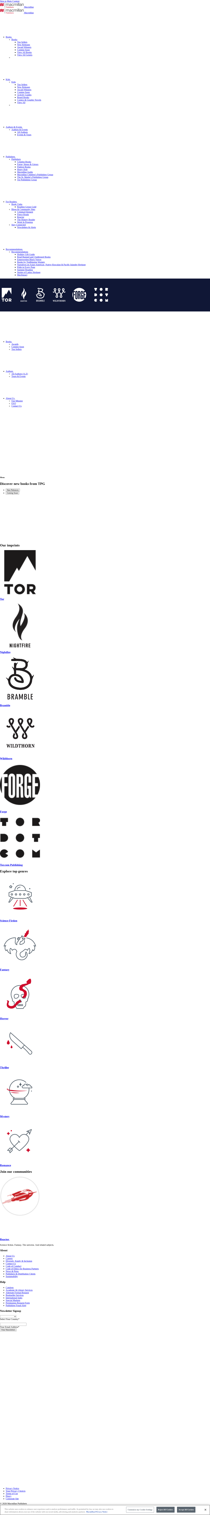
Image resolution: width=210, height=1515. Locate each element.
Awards (14, 344)
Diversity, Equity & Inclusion (19, 1261)
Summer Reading (25, 270)
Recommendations (14, 249)
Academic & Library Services (19, 1290)
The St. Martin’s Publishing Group (32, 177)
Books (9, 37)
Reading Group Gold (26, 207)
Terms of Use (12, 1493)
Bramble (5, 705)
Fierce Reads (23, 214)
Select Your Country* (9, 1319)
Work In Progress (25, 222)
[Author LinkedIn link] (21, 1396)
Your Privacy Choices (15, 1491)
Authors (10, 371)
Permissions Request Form (18, 1303)
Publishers (11, 156)
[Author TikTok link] (21, 452)
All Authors (22, 132)
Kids (8, 79)
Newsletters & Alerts (26, 227)
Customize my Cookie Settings (140, 1510)
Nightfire (5, 652)
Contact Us (16, 406)
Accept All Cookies (186, 1510)
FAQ (13, 403)
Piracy (8, 1496)
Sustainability (12, 1276)
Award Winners (24, 47)
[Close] (205, 1510)
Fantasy (4, 969)
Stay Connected (18, 225)
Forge (3, 811)
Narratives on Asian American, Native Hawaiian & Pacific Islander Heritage (51, 264)
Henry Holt (22, 169)
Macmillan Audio (25, 172)
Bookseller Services (15, 1295)
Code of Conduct (13, 1266)
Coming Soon (23, 50)
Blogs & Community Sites (23, 209)
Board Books (23, 97)
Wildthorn (6, 758)
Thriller (4, 1067)
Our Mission (17, 401)
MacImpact (22, 275)
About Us (10, 398)
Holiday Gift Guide (26, 254)
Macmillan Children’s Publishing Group (35, 174)
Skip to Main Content (9, 1)
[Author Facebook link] (21, 1418)
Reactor (20, 217)
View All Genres (24, 55)
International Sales (14, 1298)
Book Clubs (16, 204)
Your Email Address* (9, 1327)
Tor (2, 599)
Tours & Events (18, 376)
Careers (9, 1258)
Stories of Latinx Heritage (28, 272)
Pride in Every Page (26, 267)
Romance (5, 1165)
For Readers (11, 201)
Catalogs (10, 1287)
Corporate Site (12, 1498)
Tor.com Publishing (11, 864)
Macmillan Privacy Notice (96, 1512)
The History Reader (26, 219)
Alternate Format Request (17, 1292)
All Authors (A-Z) (19, 374)
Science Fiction (8, 920)
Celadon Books (24, 162)
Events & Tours (24, 135)
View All (21, 102)
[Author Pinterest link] (21, 1439)
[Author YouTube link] (21, 430)
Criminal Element (25, 212)
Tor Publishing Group (27, 180)
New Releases (23, 44)
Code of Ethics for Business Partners (22, 1269)
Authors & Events (14, 127)
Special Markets (13, 1300)
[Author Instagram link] (21, 1374)
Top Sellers (22, 42)
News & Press (12, 1271)
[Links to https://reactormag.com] (20, 1215)
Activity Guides (24, 95)
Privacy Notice (12, 1488)
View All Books (24, 52)
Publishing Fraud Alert (16, 1305)
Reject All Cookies (165, 1510)
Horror (4, 1018)
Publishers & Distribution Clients (20, 1274)
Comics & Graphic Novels (29, 100)
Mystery (5, 1116)
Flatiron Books (24, 167)
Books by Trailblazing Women (31, 262)
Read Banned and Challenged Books (34, 257)
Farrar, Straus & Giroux (27, 164)
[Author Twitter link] (21, 1483)
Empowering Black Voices (29, 259)
